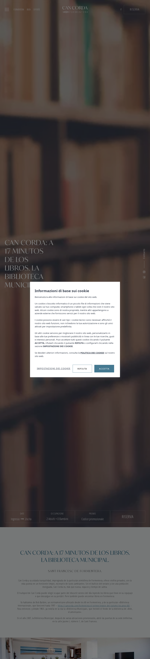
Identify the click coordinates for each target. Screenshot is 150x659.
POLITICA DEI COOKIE (92, 352)
